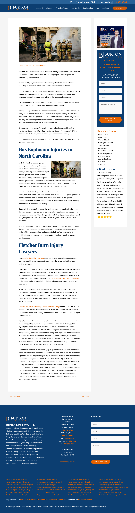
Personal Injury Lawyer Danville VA (79, 492)
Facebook (64, 462)
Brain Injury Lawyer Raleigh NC (47, 479)
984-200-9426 (69, 444)
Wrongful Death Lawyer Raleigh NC (18, 492)
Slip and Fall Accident (105, 151)
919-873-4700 (120, 2)
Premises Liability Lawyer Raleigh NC (18, 487)
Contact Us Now (110, 120)
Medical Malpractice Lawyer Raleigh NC (19, 490)
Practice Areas (62, 8)
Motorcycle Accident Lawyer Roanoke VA (82, 485)
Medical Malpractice (105, 154)
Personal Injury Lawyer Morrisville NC (111, 485)
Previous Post (14, 396)
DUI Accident (102, 148)
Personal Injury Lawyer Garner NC (110, 492)
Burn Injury (101, 162)
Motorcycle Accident (105, 143)
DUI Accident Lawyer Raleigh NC (79, 479)
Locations (105, 8)
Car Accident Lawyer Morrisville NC (111, 482)
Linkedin (72, 462)
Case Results (75, 8)
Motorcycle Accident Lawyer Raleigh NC (51, 482)
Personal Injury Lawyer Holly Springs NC (81, 482)
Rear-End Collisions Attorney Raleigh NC (19, 485)
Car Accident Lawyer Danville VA (79, 495)
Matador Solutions (85, 499)
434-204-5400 (68, 438)
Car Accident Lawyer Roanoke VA (79, 487)
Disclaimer (62, 499)
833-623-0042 (71, 441)
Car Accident (102, 137)
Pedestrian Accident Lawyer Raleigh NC (50, 487)
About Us (39, 8)
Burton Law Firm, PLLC (28, 499)
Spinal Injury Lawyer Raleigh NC (47, 492)
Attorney (49, 8)
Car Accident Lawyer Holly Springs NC (81, 490)
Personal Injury (25, 66)
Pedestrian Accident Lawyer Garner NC (112, 495)
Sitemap (41, 499)
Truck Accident (103, 145)
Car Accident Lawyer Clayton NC (110, 479)
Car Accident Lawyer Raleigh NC (17, 479)
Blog (97, 8)
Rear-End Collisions (104, 159)
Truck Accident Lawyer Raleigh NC (18, 495)
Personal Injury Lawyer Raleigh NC (17, 482)
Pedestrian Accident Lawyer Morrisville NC (113, 487)
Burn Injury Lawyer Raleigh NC (47, 485)
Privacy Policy (51, 499)
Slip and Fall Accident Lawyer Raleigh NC (51, 490)
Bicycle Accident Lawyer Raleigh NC (49, 495)
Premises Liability (104, 156)
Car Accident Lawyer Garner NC (110, 490)
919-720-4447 (67, 436)
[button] (119, 8)
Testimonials (88, 8)
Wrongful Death (103, 140)
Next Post (86, 396)
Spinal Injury (102, 164)
